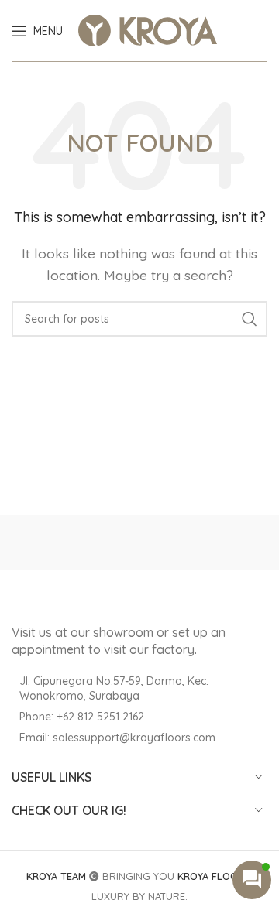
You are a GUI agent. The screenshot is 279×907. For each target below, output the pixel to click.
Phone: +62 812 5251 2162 (81, 717)
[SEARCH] (249, 319)
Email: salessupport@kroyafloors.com (117, 737)
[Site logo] (147, 29)
